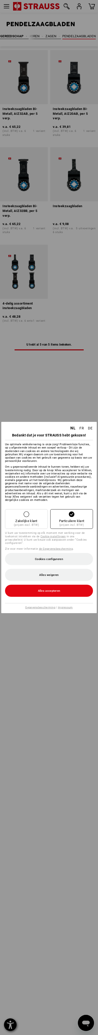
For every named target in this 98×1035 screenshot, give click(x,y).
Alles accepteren (49, 591)
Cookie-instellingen (53, 536)
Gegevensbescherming (40, 607)
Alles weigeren (49, 575)
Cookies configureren (49, 559)
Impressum (65, 607)
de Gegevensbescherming (56, 548)
